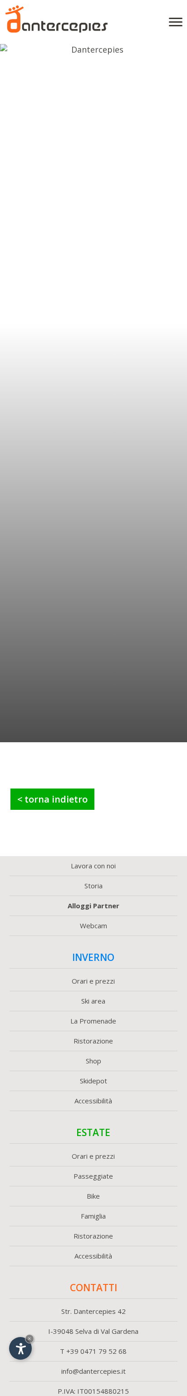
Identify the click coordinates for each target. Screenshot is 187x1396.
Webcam (93, 925)
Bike (93, 1195)
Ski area (93, 1000)
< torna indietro (52, 799)
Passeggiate (93, 1175)
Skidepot (93, 1080)
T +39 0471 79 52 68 (93, 1351)
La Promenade (93, 1020)
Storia (93, 885)
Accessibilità (93, 1100)
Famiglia (93, 1215)
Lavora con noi (93, 865)
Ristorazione (93, 1040)
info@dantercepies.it (93, 1371)
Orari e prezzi (93, 980)
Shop (93, 1060)
